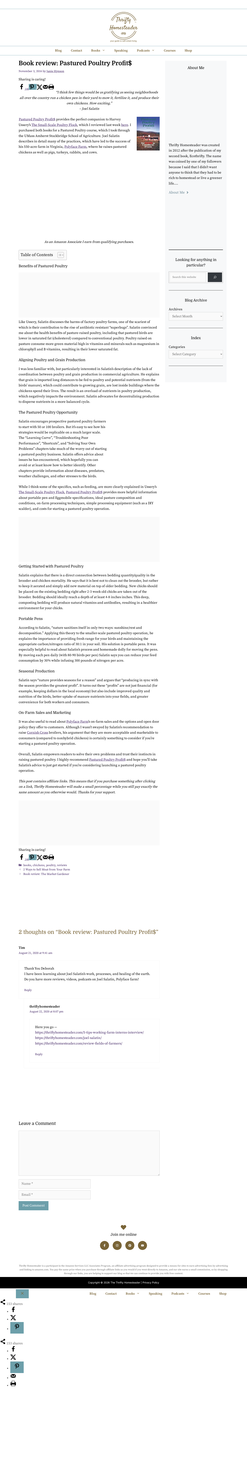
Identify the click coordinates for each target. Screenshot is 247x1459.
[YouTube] (137, 4)
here (124, 125)
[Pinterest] (128, 4)
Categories (177, 347)
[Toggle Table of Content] (59, 255)
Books (95, 50)
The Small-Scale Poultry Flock (54, 125)
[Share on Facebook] (13, 1311)
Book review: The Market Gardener (46, 874)
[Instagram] (118, 4)
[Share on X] (39, 89)
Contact (76, 50)
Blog (58, 50)
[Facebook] (108, 4)
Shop (188, 50)
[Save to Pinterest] (17, 1328)
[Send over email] (45, 89)
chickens (38, 865)
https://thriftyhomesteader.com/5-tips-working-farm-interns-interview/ (89, 1032)
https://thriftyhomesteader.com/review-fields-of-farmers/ (78, 1043)
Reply (28, 990)
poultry (50, 865)
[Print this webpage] (51, 89)
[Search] (215, 277)
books (27, 865)
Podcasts (143, 50)
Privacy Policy (150, 1282)
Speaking (121, 50)
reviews (62, 865)
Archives (175, 309)
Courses (170, 50)
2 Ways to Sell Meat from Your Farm (46, 869)
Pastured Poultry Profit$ (37, 119)
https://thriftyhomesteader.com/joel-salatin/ (68, 1038)
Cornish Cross (37, 733)
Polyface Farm (75, 147)
